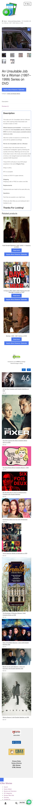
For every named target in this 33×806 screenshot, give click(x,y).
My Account (5, 803)
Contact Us (7, 799)
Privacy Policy (16, 761)
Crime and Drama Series (14, 21)
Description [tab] (5, 101)
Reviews (6, 797)
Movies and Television (10, 791)
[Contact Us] (29, 802)
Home (5, 21)
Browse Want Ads (9, 795)
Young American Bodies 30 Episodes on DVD (15, 553)
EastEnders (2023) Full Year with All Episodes (15, 519)
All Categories (8, 793)
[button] (28, 29)
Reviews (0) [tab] (5, 106)
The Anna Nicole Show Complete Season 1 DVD (16, 467)
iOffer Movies (6, 783)
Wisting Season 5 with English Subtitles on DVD (16, 717)
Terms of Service (16, 763)
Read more (16, 250)
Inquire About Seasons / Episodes (14, 90)
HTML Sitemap (16, 767)
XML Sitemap (16, 765)
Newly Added (8, 789)
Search (16, 803)
